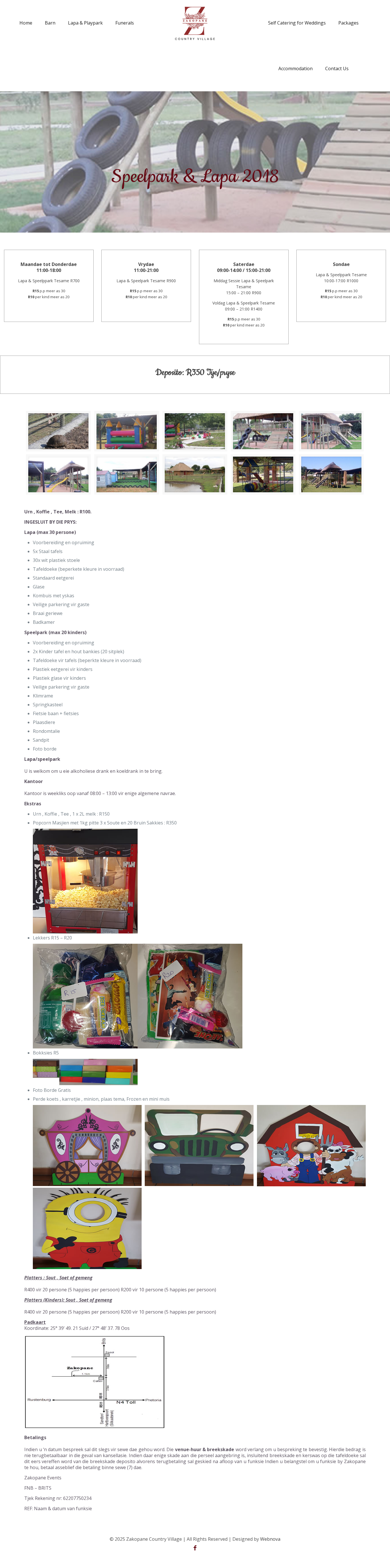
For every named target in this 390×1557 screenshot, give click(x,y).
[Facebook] (195, 1548)
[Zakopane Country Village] (195, 23)
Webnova (270, 1539)
